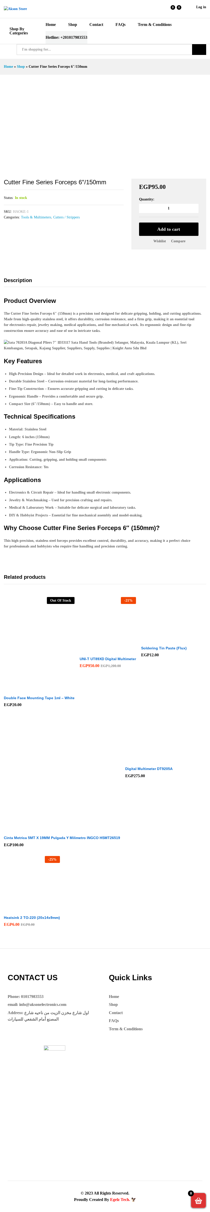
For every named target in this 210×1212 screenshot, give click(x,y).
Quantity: (146, 199)
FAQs (120, 25)
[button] (178, 241)
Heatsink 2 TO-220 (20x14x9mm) (32, 918)
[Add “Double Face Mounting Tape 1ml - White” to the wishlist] (50, 689)
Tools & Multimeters (36, 217)
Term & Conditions (155, 25)
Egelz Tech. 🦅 (123, 1199)
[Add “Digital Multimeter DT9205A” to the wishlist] (160, 760)
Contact (96, 25)
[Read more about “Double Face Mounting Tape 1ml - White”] (26, 689)
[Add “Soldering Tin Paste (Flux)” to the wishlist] (175, 639)
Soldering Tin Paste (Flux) (164, 648)
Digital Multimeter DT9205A (149, 769)
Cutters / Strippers (66, 217)
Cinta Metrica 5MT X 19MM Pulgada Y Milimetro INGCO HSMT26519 (62, 838)
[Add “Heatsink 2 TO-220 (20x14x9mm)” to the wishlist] (43, 909)
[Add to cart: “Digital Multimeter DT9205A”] (136, 760)
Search (199, 49)
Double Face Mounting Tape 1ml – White (39, 698)
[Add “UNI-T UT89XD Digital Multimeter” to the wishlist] (118, 650)
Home (51, 25)
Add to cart (168, 229)
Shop (72, 25)
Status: (9, 198)
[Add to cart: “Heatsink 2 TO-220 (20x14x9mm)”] (19, 909)
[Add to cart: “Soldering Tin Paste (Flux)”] (151, 639)
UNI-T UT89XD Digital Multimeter (108, 659)
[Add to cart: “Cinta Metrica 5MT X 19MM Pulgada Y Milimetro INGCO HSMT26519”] (49, 829)
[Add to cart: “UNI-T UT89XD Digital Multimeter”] (95, 650)
